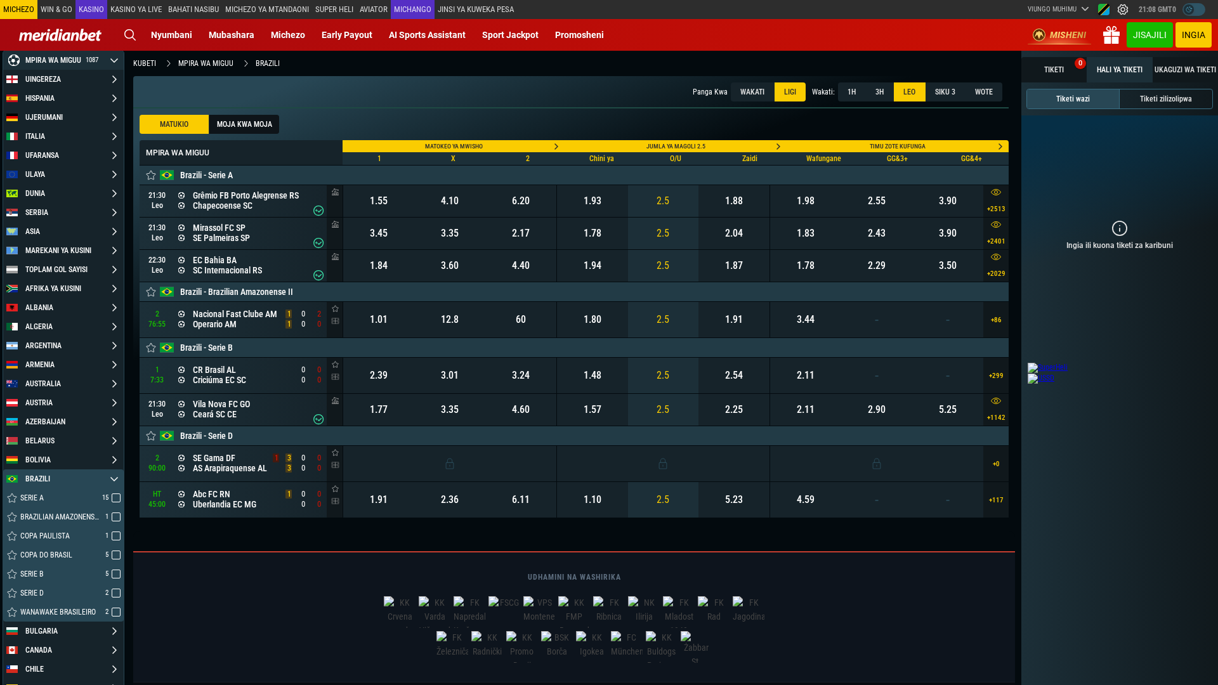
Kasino (91, 9)
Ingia (1193, 35)
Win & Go (56, 9)
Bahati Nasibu (193, 9)
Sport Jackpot (510, 35)
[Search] (130, 34)
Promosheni (579, 35)
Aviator (374, 9)
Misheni (1068, 35)
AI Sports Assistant (427, 35)
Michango (412, 9)
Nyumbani (171, 35)
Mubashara (231, 35)
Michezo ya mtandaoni (267, 9)
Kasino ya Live (136, 9)
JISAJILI (1150, 35)
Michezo (288, 35)
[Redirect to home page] (60, 35)
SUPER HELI (334, 9)
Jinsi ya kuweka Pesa (476, 9)
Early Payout (347, 35)
